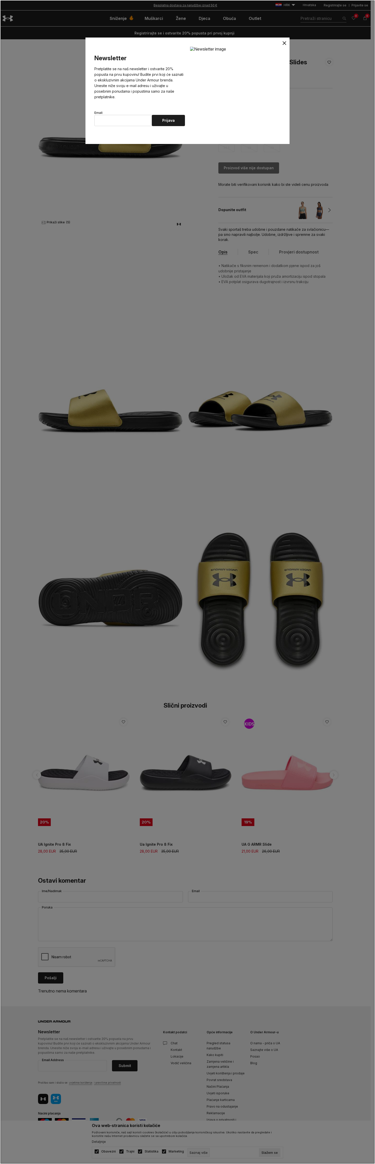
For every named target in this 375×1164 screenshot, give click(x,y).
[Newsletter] (208, 48)
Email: (98, 112)
